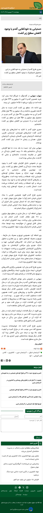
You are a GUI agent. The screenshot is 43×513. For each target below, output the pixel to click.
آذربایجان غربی (21, 352)
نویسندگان (19, 495)
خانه (40, 18)
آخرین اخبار (34, 443)
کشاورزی (11, 352)
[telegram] (20, 487)
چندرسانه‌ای (4, 491)
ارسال (38, 437)
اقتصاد (21, 491)
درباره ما (25, 495)
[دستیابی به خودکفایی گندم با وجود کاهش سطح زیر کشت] (9, 360)
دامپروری (33, 491)
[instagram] (27, 487)
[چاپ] (2, 348)
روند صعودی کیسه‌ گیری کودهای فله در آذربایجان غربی (24, 397)
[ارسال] (4, 348)
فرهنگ (16, 491)
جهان (10, 491)
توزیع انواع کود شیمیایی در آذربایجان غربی (28, 404)
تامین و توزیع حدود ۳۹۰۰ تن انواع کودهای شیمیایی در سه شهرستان (21, 373)
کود (30, 356)
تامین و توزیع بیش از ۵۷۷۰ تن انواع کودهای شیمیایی (25, 390)
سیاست (27, 491)
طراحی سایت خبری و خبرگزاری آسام (19, 509)
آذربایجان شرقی (34, 352)
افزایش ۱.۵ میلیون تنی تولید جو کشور (26, 479)
